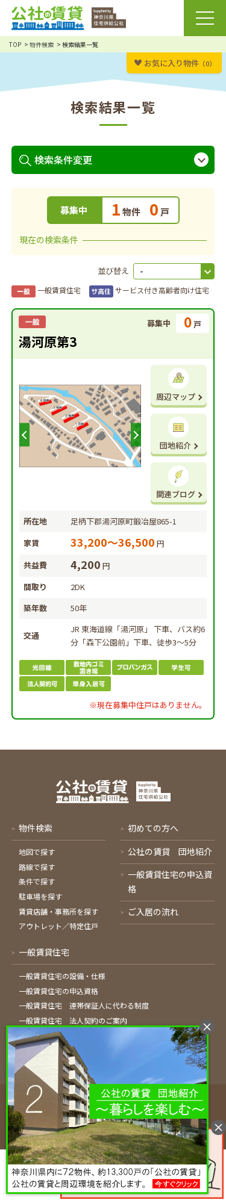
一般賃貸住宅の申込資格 (58, 991)
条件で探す (37, 881)
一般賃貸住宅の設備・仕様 (62, 976)
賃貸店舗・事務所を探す (58, 911)
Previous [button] (24, 435)
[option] (80, 425)
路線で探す (37, 867)
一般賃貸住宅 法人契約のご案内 (73, 1020)
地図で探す (37, 852)
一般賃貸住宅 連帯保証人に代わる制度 (84, 1005)
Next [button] (136, 435)
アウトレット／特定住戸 (58, 926)
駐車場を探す (40, 896)
